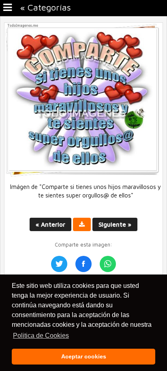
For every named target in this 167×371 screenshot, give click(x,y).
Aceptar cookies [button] (83, 356)
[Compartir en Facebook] (83, 264)
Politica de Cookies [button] (41, 335)
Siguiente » (114, 224)
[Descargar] (82, 224)
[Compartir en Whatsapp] (108, 264)
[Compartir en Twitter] (59, 264)
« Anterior (50, 224)
